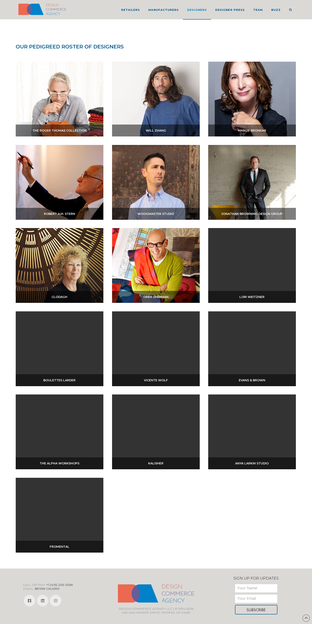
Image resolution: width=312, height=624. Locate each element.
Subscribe (256, 610)
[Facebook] (29, 600)
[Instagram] (55, 600)
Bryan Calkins (47, 589)
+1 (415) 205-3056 (59, 585)
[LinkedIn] (42, 600)
